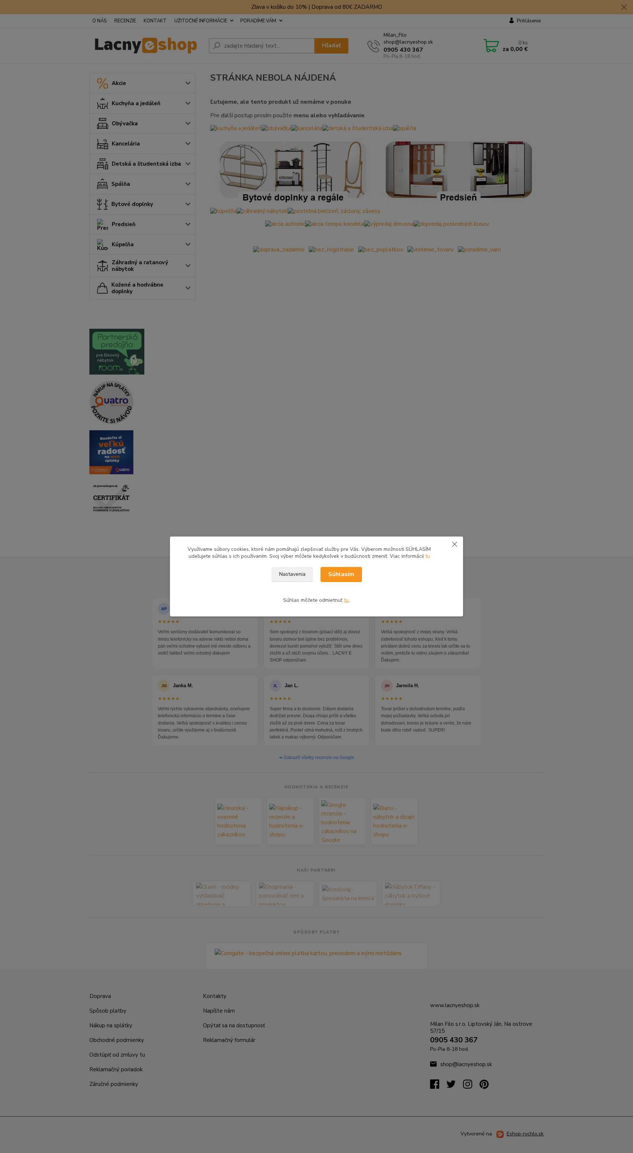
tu (427, 556)
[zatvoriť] (454, 544)
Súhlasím (341, 574)
